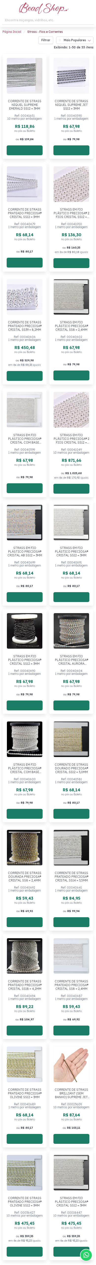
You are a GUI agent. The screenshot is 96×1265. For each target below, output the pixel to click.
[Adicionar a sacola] (25, 150)
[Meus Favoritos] (78, 8)
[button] (5, 8)
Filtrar (45, 40)
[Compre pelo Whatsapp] (86, 1255)
